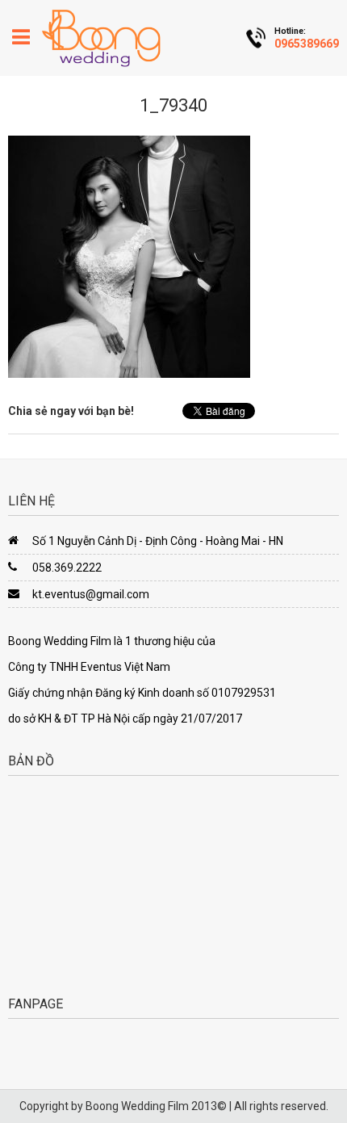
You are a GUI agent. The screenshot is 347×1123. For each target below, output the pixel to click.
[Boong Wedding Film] (100, 38)
